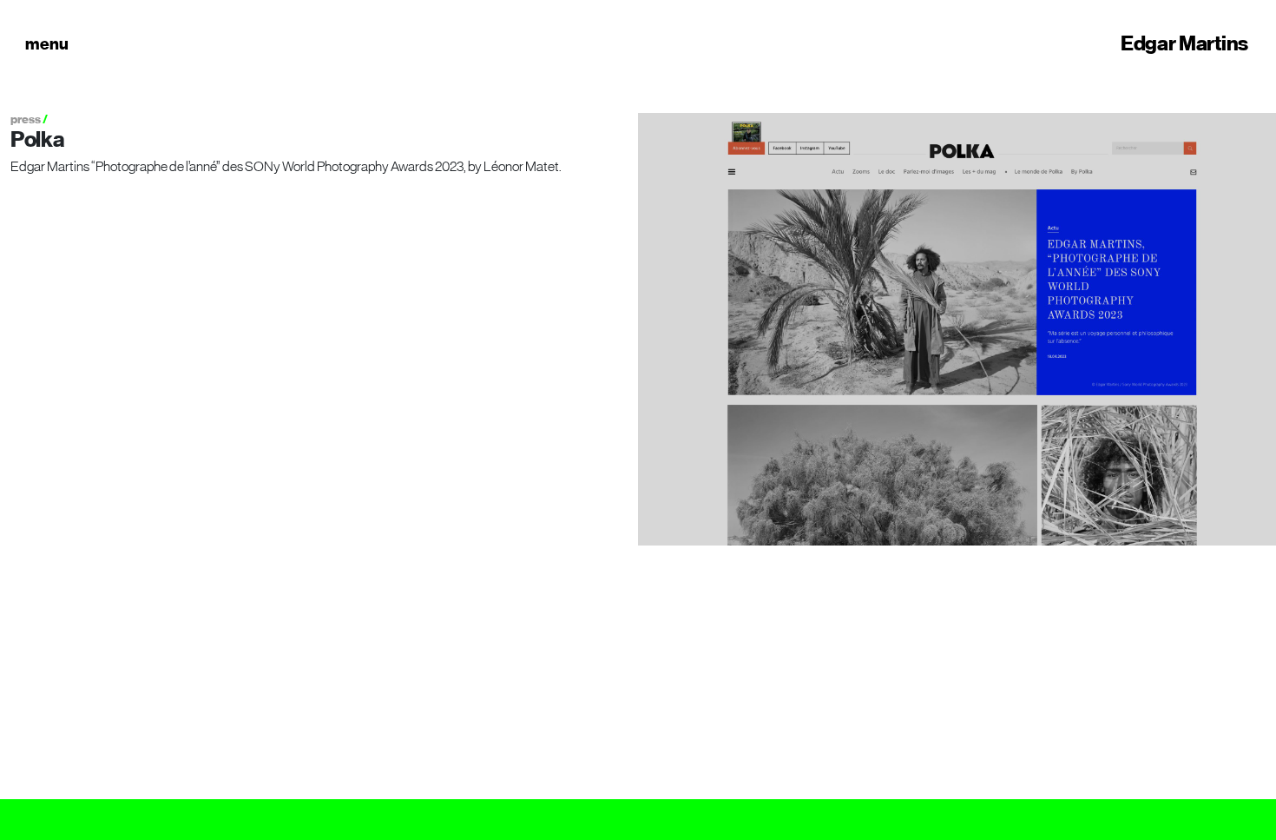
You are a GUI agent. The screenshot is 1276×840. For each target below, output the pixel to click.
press (25, 119)
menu (47, 43)
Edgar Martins (1184, 43)
